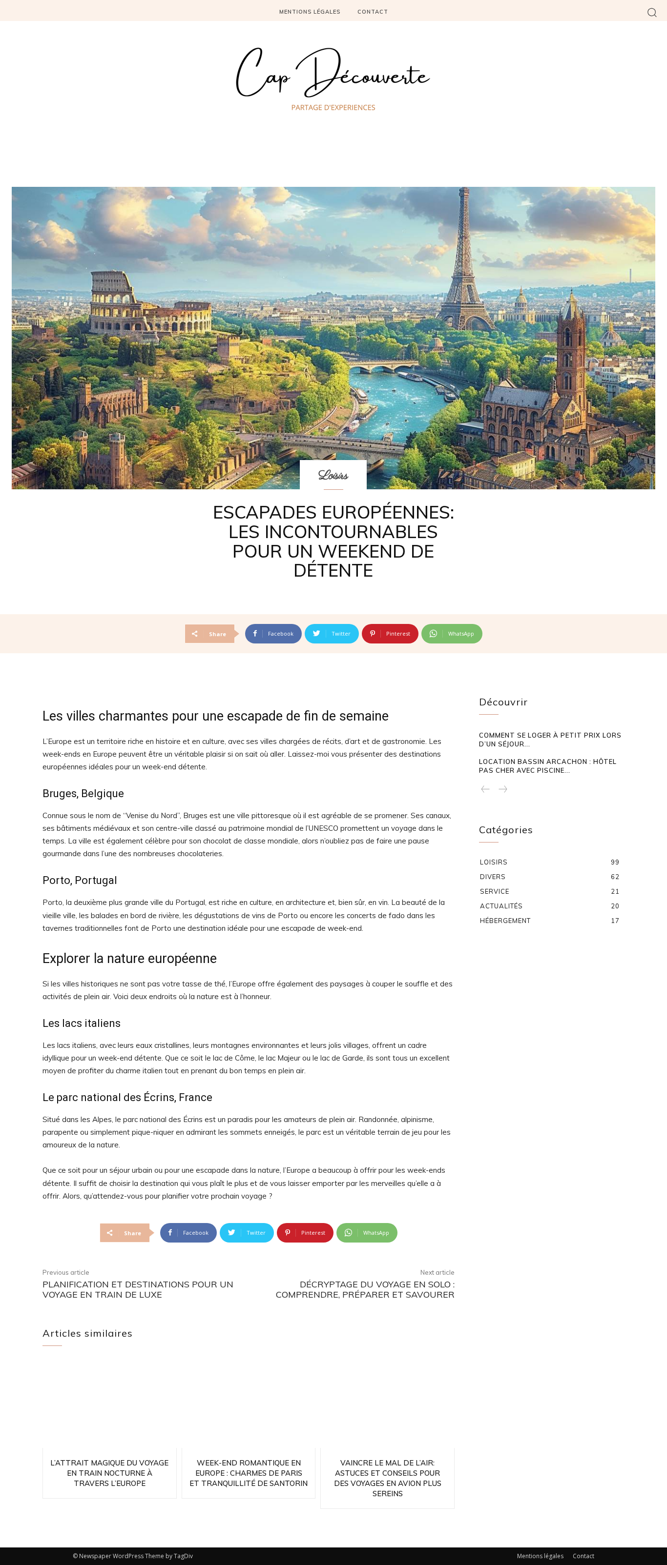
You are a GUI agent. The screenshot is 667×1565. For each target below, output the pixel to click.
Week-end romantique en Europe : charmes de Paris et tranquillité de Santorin (248, 1473)
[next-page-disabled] (502, 790)
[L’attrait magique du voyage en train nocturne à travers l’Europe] (109, 1404)
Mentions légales (540, 1556)
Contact (583, 1556)
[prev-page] (485, 790)
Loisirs (333, 475)
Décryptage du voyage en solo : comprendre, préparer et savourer (365, 1290)
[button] (652, 12)
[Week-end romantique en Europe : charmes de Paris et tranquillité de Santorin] (249, 1404)
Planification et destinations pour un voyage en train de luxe (137, 1290)
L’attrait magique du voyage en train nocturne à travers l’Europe (109, 1473)
